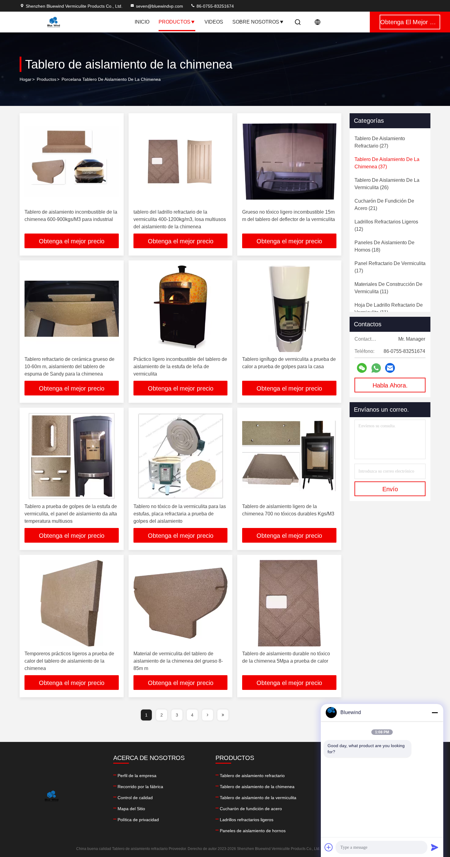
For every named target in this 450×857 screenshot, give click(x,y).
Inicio (142, 21)
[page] (207, 714)
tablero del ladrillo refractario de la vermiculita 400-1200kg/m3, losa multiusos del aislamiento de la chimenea (179, 219)
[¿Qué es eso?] (376, 368)
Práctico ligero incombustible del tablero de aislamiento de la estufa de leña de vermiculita (180, 366)
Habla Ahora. (390, 385)
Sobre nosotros (255, 21)
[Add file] (328, 847)
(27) (379, 142)
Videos (213, 21)
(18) (384, 246)
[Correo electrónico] (390, 368)
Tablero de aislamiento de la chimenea (257, 786)
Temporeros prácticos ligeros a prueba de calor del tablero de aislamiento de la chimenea (69, 661)
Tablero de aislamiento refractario (252, 775)
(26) (386, 184)
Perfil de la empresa (137, 775)
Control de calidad (135, 797)
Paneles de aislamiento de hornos (253, 830)
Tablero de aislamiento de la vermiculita (258, 797)
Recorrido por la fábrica (140, 786)
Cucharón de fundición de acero (251, 808)
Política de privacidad (138, 819)
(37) (386, 163)
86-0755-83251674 (214, 6)
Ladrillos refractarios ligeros (246, 819)
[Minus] (434, 712)
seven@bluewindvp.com (159, 6)
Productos (174, 21)
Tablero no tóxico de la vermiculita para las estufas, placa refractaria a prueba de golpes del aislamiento (179, 514)
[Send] (435, 847)
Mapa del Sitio (131, 808)
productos (46, 79)
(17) (390, 267)
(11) (388, 288)
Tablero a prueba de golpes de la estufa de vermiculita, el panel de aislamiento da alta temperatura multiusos (70, 514)
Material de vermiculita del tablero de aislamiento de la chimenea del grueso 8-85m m (178, 661)
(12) (386, 225)
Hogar (26, 79)
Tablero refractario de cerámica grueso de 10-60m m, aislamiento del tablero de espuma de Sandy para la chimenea (69, 366)
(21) (384, 204)
